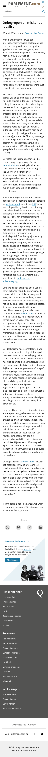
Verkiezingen (11, 689)
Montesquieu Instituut (33, 7)
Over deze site (19, 724)
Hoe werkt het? (9, 638)
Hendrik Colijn (10, 165)
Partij (5, 611)
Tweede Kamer (9, 602)
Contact (32, 724)
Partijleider (8, 662)
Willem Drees (27, 313)
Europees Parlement (12, 708)
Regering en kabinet (12, 616)
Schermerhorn (27, 461)
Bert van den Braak (34, 33)
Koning (6, 625)
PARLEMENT (24, 4)
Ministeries (8, 620)
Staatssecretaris (10, 676)
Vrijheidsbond (13, 204)
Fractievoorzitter (10, 657)
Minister (6, 671)
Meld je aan (12, 560)
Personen (9, 633)
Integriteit (7, 681)
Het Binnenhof (12, 592)
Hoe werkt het (9, 597)
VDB (34, 204)
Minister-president (11, 667)
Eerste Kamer (9, 606)
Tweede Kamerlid (10, 648)
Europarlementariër (11, 653)
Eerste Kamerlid (10, 643)
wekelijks (27, 549)
